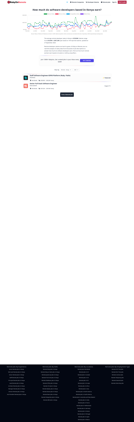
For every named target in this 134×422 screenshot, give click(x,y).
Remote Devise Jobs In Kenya (50, 391)
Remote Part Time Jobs (117, 372)
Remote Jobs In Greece (84, 411)
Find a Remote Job (67, 94)
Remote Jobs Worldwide (84, 369)
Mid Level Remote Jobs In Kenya (16, 372)
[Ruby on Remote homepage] (16, 2)
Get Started (87, 60)
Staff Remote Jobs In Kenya (17, 377)
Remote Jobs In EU (84, 380)
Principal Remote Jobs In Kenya (16, 380)
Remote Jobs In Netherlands (84, 405)
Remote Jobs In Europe (84, 383)
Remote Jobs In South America (84, 394)
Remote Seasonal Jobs (117, 380)
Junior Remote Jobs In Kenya (16, 369)
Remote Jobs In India (83, 400)
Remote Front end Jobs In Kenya (50, 377)
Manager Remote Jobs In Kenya (16, 389)
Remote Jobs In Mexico (84, 419)
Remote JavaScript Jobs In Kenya (50, 375)
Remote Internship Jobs (117, 383)
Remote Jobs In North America (84, 391)
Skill (75, 70)
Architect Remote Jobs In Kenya (16, 386)
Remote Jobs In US (84, 372)
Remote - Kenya (65, 70)
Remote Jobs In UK (84, 377)
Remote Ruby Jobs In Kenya (50, 369)
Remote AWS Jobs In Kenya (50, 400)
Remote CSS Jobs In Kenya (50, 386)
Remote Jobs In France (84, 403)
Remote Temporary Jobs (117, 377)
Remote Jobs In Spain (83, 416)
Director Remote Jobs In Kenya (16, 391)
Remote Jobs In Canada (84, 375)
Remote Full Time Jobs (117, 369)
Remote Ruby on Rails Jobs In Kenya (50, 372)
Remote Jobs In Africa (83, 386)
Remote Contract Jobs (117, 375)
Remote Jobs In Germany (83, 408)
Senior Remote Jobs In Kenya (16, 375)
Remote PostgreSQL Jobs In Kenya (50, 397)
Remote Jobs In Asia (84, 389)
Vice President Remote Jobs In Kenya (16, 394)
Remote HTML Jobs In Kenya (50, 383)
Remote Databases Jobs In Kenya (50, 380)
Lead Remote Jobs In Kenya (16, 383)
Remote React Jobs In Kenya (50, 394)
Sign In (114, 2)
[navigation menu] (67, 2)
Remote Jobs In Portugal (84, 414)
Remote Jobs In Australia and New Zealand (84, 397)
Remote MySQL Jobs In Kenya (50, 389)
